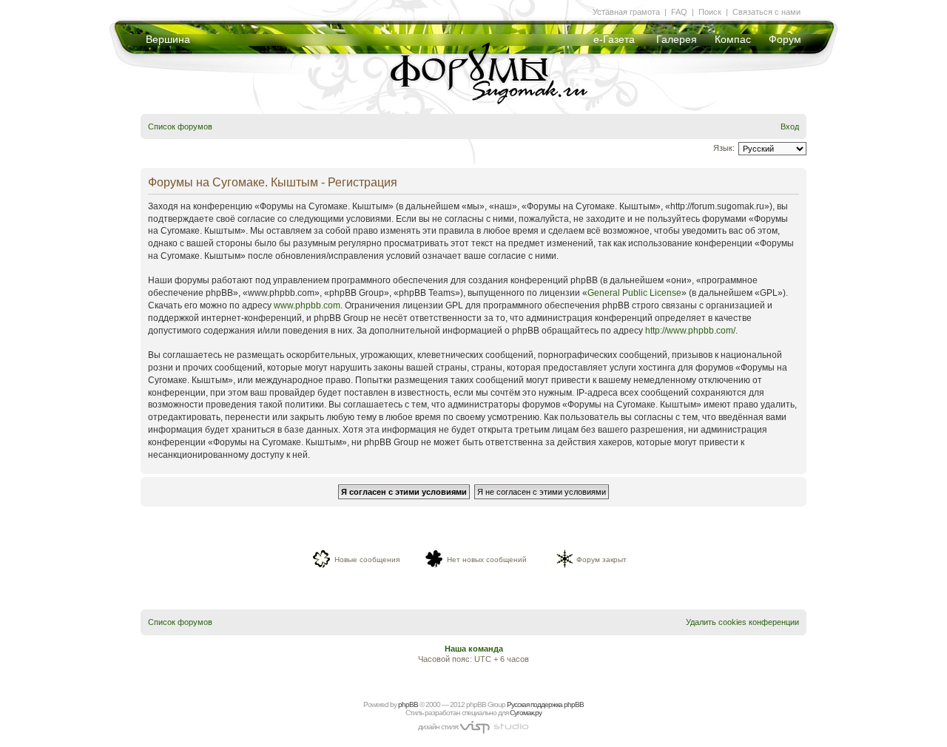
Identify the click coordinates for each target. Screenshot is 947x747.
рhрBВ (408, 704)
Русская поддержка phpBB (545, 704)
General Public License (634, 293)
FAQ (679, 11)
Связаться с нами (766, 11)
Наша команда (474, 648)
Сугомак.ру (526, 713)
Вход (790, 126)
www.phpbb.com (307, 305)
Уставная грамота (626, 11)
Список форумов (180, 126)
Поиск (709, 11)
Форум (785, 39)
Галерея (676, 39)
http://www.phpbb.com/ (690, 330)
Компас (733, 39)
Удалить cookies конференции (742, 622)
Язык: (724, 147)
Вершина (168, 39)
